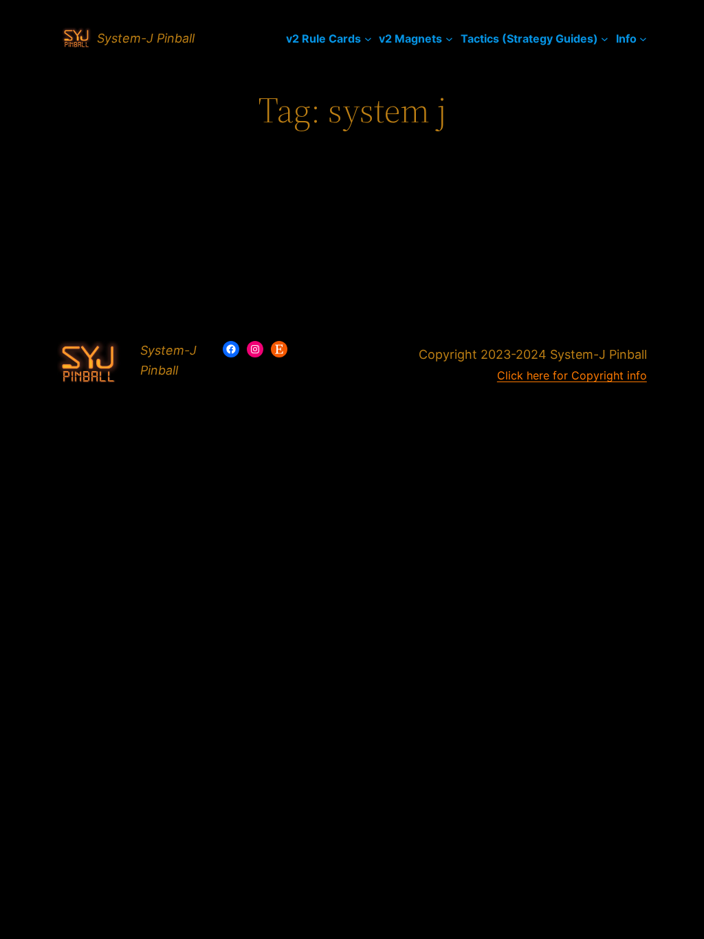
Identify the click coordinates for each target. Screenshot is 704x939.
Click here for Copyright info (572, 375)
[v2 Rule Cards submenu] (368, 39)
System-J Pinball (146, 38)
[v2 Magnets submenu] (449, 39)
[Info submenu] (643, 39)
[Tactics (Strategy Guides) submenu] (604, 39)
